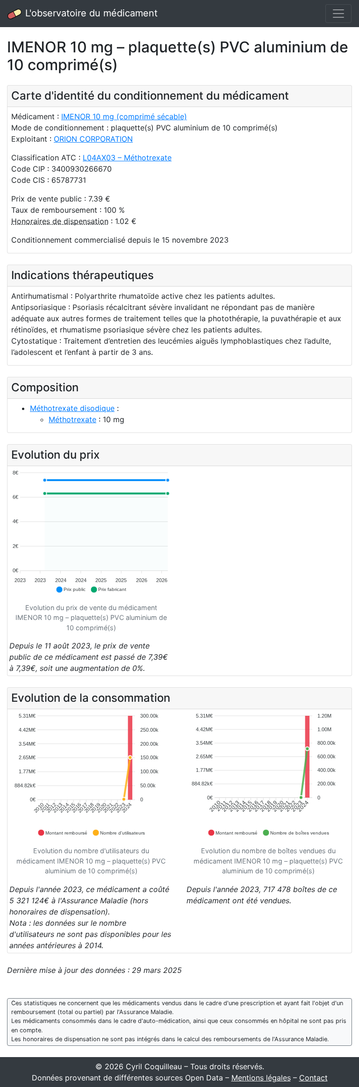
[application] (90, 532)
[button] (71, 589)
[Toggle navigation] (338, 13)
